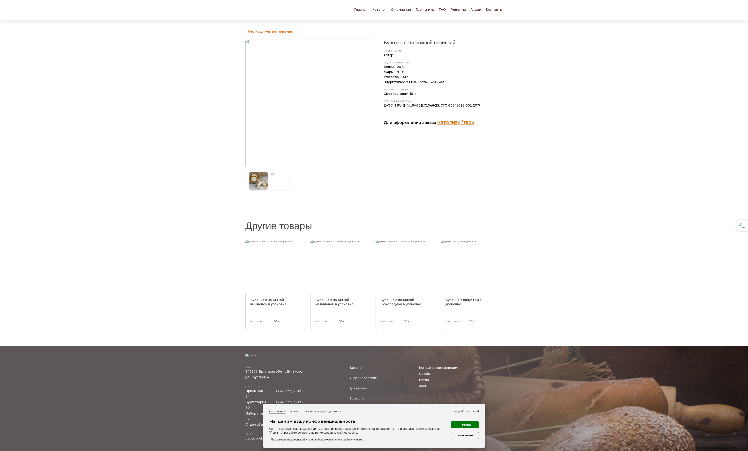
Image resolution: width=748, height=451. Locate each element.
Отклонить (465, 435)
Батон (424, 380)
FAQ (442, 10)
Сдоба (424, 374)
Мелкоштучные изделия (271, 31)
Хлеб (423, 386)
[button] (373, 181)
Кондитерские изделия (438, 368)
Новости (357, 398)
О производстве (363, 378)
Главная (361, 10)
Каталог (356, 368)
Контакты (494, 10)
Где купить (425, 10)
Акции (475, 10)
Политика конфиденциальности (322, 411)
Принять (465, 424)
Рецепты (458, 10)
